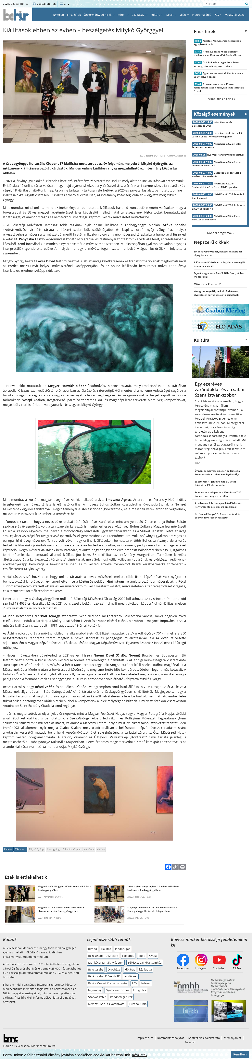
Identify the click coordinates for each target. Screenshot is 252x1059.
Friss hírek (74, 15)
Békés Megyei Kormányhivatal (108, 983)
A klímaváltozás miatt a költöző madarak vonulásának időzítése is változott (218, 53)
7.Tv (134, 983)
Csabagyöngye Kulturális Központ (64, 849)
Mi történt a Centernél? (207, 284)
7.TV (66, 4)
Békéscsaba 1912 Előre (103, 956)
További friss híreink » (220, 99)
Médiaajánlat (232, 1038)
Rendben (240, 1054)
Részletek (139, 1055)
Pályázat (190, 1042)
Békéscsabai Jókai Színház (145, 962)
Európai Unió (137, 1004)
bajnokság (95, 990)
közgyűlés (139, 990)
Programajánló (201, 15)
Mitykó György (36, 849)
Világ (183, 15)
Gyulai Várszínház (117, 990)
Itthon (122, 15)
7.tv (217, 15)
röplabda (128, 956)
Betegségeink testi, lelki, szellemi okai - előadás (216, 174)
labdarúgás (122, 949)
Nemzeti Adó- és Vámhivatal (106, 1004)
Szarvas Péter (97, 997)
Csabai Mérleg (46, 4)
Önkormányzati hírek (98, 15)
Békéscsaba (20, 849)
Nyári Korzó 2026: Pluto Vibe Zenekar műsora (216, 217)
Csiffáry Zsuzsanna (176, 155)
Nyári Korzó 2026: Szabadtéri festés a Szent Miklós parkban (215, 185)
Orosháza (114, 969)
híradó (92, 949)
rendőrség (130, 976)
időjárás (129, 969)
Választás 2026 (235, 15)
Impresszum (145, 1038)
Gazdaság (138, 15)
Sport (170, 15)
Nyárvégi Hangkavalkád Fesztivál (225, 154)
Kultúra (155, 15)
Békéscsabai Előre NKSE (104, 976)
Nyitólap (58, 15)
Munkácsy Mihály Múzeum (105, 962)
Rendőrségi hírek (121, 997)
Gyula (153, 956)
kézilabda (145, 969)
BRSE (141, 956)
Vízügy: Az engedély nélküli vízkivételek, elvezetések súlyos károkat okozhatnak (216, 293)
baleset (146, 983)
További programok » (220, 233)
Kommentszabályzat (170, 1038)
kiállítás (101, 849)
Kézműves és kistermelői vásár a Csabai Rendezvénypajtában (217, 134)
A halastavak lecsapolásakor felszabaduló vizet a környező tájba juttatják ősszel (219, 87)
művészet (89, 849)
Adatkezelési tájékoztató (204, 1038)
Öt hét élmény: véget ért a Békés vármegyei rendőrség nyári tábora (217, 64)
